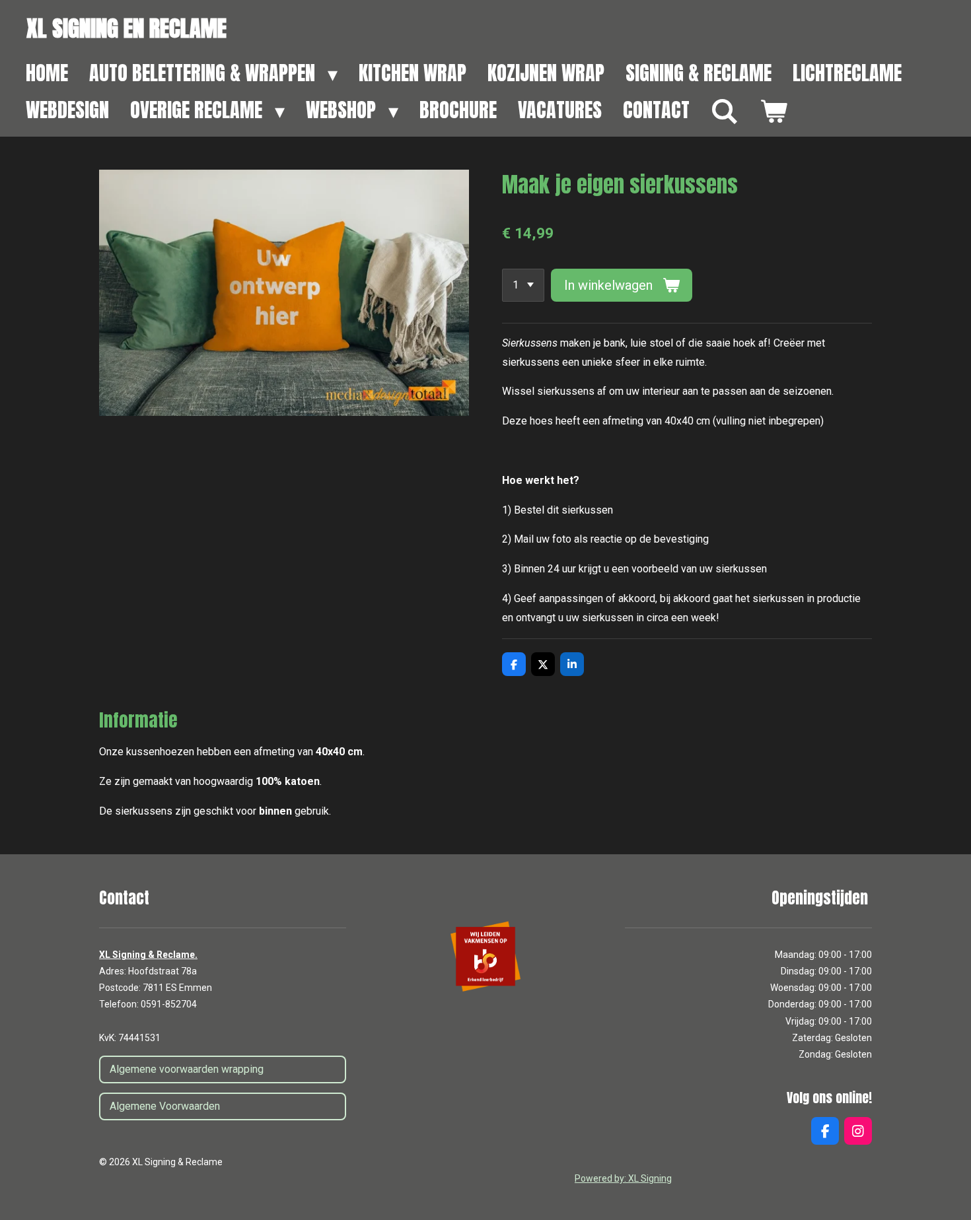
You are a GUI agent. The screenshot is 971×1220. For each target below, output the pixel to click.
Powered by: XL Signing (623, 1178)
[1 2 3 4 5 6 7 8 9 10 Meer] (523, 285)
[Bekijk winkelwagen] (773, 111)
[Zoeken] (724, 111)
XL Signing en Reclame (126, 28)
